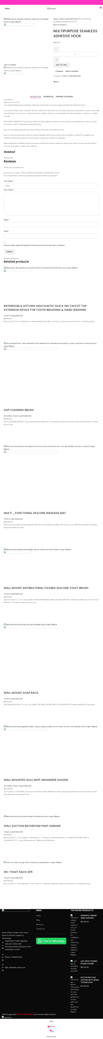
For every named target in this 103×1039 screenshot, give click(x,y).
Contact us (40, 929)
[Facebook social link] (45, 2)
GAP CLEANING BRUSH (19, 410)
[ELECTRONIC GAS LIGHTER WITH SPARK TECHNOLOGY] (75, 994)
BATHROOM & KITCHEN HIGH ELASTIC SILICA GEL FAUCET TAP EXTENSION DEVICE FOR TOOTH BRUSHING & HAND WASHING (45, 308)
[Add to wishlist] (7, 326)
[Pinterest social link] (51, 2)
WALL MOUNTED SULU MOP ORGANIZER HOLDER (36, 780)
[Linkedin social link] (54, 2)
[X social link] (48, 2)
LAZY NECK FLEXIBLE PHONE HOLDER (89, 962)
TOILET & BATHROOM (68, 19)
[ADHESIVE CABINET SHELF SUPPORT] (75, 935)
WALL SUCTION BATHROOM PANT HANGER (32, 826)
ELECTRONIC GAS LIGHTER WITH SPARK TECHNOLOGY (90, 980)
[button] (7, 332)
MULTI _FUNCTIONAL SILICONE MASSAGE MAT (35, 513)
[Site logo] (51, 8)
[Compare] (7, 301)
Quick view (7, 339)
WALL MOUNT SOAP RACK (21, 693)
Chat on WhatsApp (53, 941)
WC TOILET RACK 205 (18, 872)
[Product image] (18, 283)
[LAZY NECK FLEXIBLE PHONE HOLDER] (75, 966)
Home (55, 19)
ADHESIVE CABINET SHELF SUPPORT (89, 916)
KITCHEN (8, 416)
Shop (38, 920)
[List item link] (17, 957)
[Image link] (16, 920)
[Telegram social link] (57, 2)
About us (39, 924)
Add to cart (61, 65)
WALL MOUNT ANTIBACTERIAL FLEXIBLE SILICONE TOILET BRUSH (46, 588)
